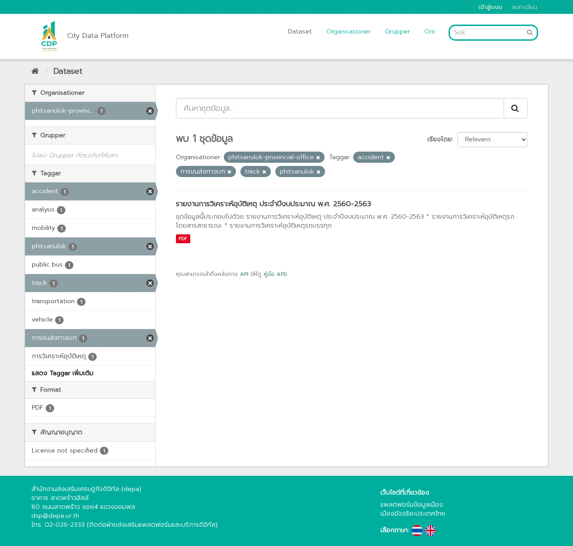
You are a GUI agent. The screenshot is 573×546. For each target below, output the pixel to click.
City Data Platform (97, 35)
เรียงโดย (440, 139)
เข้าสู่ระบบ (490, 7)
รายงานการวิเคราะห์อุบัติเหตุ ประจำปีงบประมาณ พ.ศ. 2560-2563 (273, 204)
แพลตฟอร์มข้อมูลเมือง (412, 504)
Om (429, 31)
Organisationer (348, 31)
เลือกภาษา (394, 530)
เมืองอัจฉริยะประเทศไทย (413, 513)
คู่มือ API (274, 274)
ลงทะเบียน (524, 7)
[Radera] (318, 157)
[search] (516, 108)
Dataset (300, 31)
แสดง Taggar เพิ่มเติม (63, 373)
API (244, 274)
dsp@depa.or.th (55, 516)
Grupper (397, 31)
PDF (183, 238)
